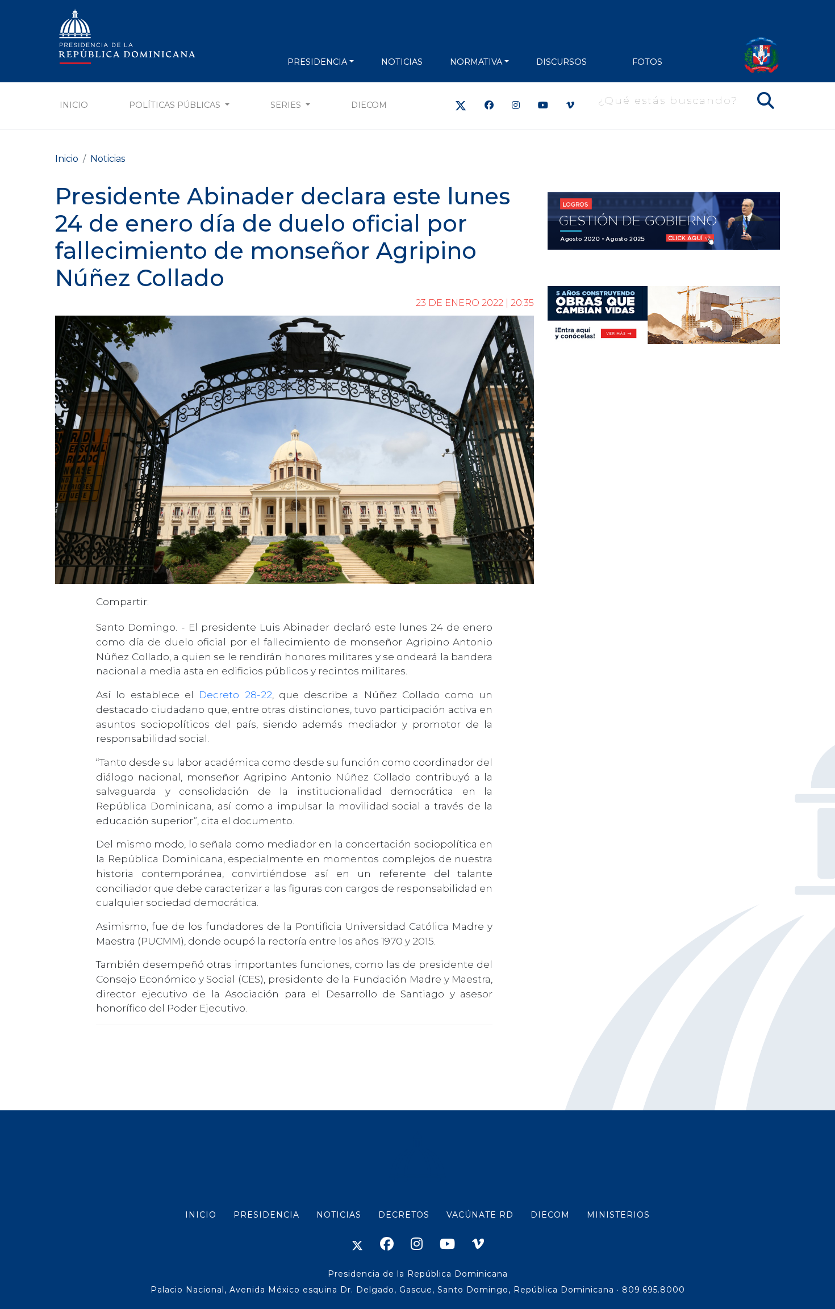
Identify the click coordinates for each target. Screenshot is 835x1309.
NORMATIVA (476, 62)
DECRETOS (403, 1215)
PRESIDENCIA (317, 62)
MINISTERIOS (618, 1215)
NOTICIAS (402, 62)
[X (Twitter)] (460, 105)
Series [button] (286, 105)
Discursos (561, 62)
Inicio (74, 105)
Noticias (107, 158)
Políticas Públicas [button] (176, 105)
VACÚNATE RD (479, 1215)
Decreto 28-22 (235, 694)
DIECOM (369, 105)
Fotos (647, 62)
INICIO (200, 1215)
